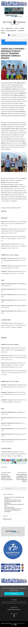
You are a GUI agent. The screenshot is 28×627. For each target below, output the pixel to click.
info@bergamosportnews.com (14, 609)
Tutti (2, 28)
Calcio (16, 28)
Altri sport (21, 30)
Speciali (3, 33)
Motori (3, 30)
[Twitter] (11, 460)
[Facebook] (5, 460)
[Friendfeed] (16, 460)
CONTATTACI (14, 593)
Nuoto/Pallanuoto (11, 30)
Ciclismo (22, 28)
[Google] (26, 460)
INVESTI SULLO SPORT (9, 507)
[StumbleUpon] (13, 462)
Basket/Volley (9, 28)
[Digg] (23, 460)
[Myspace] (13, 460)
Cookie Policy (22, 623)
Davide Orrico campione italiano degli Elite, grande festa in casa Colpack (7, 476)
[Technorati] (18, 460)
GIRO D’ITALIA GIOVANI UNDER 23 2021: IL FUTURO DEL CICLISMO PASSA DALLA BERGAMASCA (13, 510)
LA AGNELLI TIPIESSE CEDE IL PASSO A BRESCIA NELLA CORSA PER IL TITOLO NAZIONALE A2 (12, 502)
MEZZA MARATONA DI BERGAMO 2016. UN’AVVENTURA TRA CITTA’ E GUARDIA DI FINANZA (21, 477)
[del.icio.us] (21, 460)
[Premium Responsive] (15, 462)
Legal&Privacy (16, 623)
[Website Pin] (2, 460)
